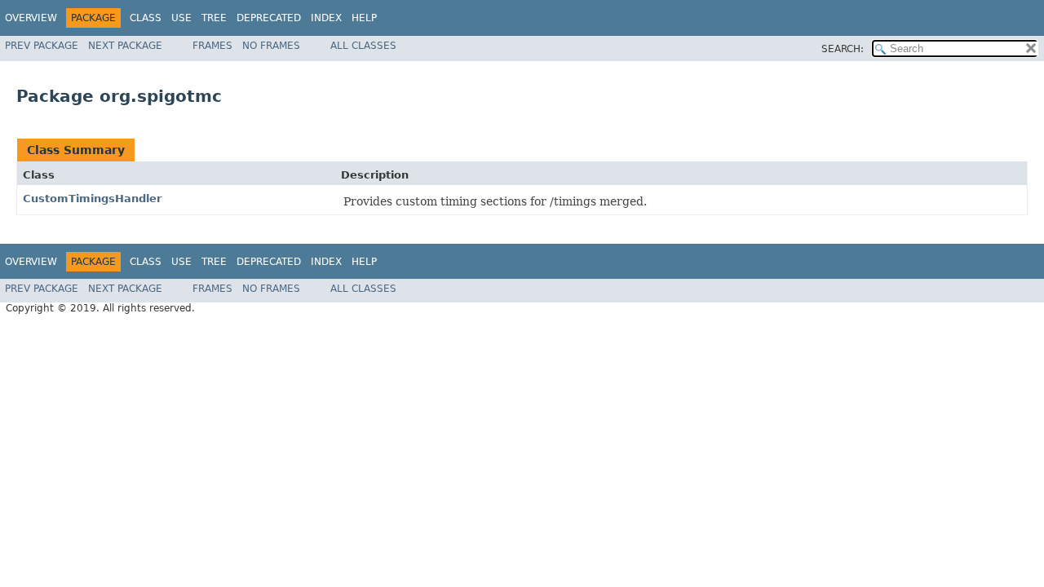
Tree (214, 18)
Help (364, 18)
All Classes (363, 45)
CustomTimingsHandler (92, 198)
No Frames (271, 45)
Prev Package (41, 45)
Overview (31, 18)
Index (326, 18)
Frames (212, 45)
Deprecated (269, 18)
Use (181, 18)
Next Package (125, 45)
